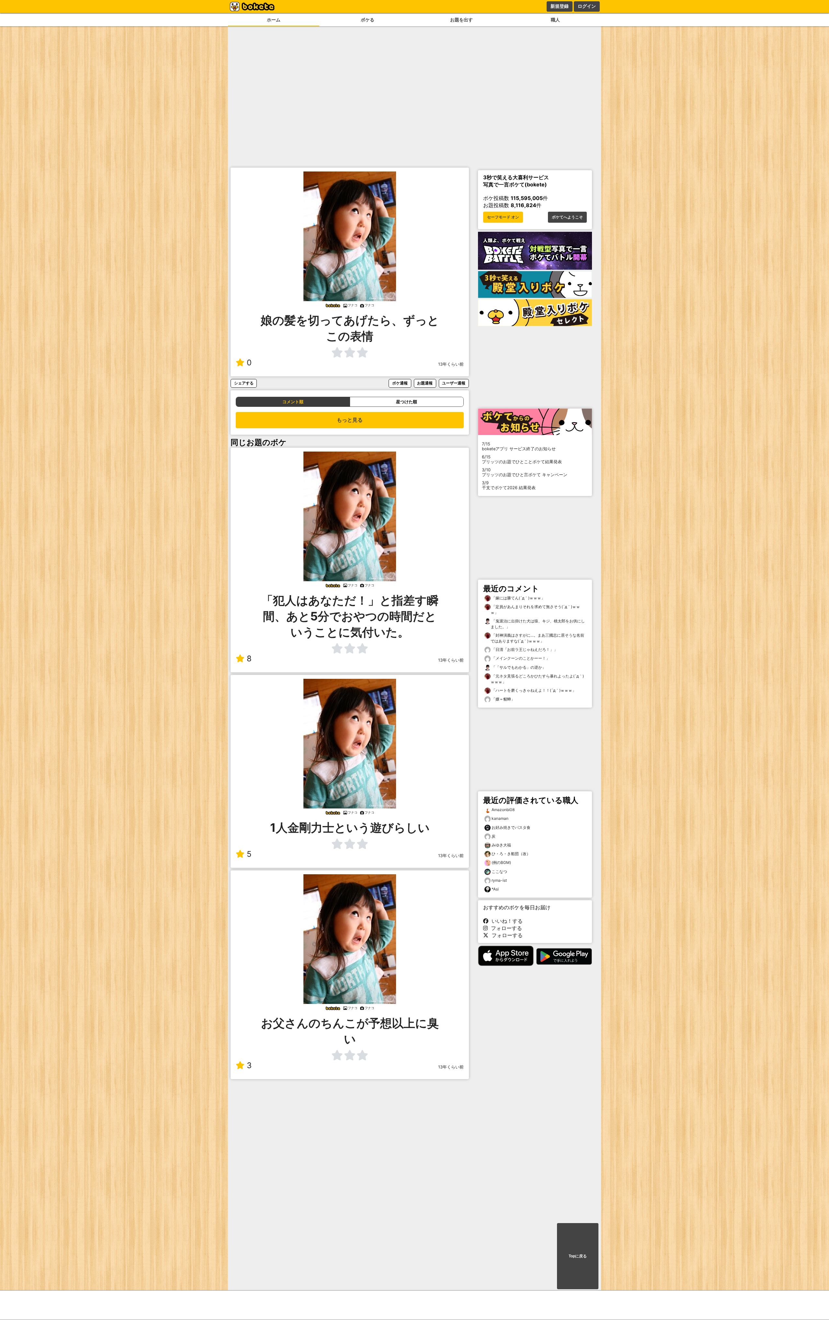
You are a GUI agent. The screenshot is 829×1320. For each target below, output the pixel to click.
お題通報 (425, 383)
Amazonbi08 (503, 809)
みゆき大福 (501, 845)
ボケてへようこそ (567, 217)
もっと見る (350, 420)
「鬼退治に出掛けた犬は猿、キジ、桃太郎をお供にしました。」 (538, 624)
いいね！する (505, 921)
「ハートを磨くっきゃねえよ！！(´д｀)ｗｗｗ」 (533, 690)
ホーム (273, 19)
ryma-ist (499, 880)
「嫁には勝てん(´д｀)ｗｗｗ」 (518, 597)
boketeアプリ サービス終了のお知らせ (519, 446)
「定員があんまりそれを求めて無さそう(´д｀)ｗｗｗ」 (535, 609)
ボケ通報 (400, 383)
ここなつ (499, 871)
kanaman (500, 818)
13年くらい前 (451, 364)
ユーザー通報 (453, 383)
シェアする (244, 383)
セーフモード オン (503, 217)
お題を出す (461, 19)
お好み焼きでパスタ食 (511, 827)
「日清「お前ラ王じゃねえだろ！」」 (524, 649)
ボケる (367, 19)
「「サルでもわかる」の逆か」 (518, 667)
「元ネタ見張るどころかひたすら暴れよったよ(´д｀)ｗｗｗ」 (537, 679)
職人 (555, 19)
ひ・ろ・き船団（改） (511, 853)
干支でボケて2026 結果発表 (509, 485)
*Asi (495, 889)
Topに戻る (578, 1256)
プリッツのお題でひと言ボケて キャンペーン (524, 472)
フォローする (505, 928)
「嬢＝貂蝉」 (503, 699)
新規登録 (560, 6)
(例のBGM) (501, 862)
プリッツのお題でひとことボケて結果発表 (522, 459)
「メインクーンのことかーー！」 (520, 658)
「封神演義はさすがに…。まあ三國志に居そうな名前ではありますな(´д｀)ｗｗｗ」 (537, 638)
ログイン (587, 6)
